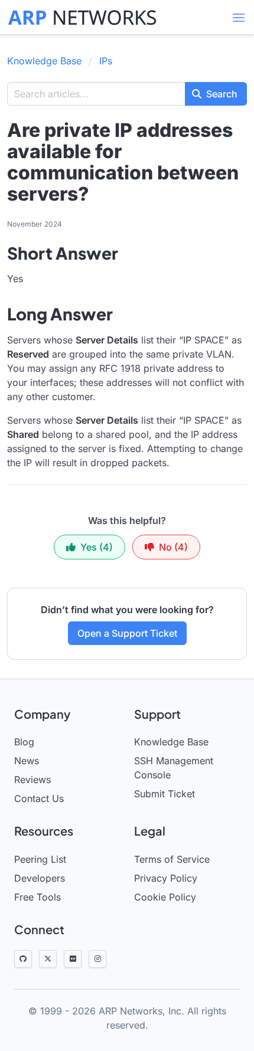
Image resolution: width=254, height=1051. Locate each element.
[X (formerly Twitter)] (48, 959)
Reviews (32, 779)
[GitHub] (23, 959)
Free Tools (37, 897)
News (26, 761)
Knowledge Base (44, 61)
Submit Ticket (164, 794)
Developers (39, 878)
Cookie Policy (165, 897)
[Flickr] (73, 959)
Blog (24, 742)
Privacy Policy (165, 878)
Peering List (40, 859)
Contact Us (39, 798)
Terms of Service (172, 859)
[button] (238, 18)
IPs (105, 61)
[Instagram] (97, 959)
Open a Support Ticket (127, 633)
